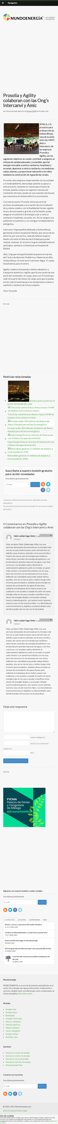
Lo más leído (10, 920)
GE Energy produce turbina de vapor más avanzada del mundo (28, 948)
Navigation (12, 3)
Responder (45, 535)
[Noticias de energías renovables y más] (29, 19)
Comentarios (34, 920)
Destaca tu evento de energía (18, 1056)
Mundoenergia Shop (14, 1065)
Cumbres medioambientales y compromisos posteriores (26, 932)
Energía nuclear (12, 1034)
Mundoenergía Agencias (15, 111)
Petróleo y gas (12, 1037)
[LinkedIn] (48, 490)
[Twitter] (48, 484)
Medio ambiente (12, 1028)
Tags (45, 920)
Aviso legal (22, 1111)
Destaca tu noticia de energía (18, 1053)
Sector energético (13, 1031)
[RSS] (43, 484)
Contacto (13, 1111)
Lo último (22, 920)
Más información (25, 993)
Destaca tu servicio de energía (18, 1062)
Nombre (37, 737)
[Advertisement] (29, 53)
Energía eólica (11, 1012)
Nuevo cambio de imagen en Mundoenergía (21, 940)
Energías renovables (14, 1018)
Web (32, 753)
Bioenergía (10, 1015)
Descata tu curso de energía (17, 1059)
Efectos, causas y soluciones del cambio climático (23, 924)
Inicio (5, 1111)
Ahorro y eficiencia (13, 1022)
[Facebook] (43, 490)
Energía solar (44, 111)
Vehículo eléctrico (13, 1025)
